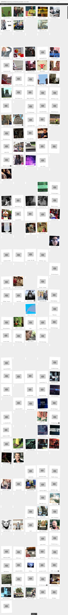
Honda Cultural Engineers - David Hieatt (21, 342)
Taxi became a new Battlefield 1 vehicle (21, 31)
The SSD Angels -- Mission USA (20, 165)
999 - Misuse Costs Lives (43, 409)
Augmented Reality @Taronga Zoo (8, 369)
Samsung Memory (18, 219)
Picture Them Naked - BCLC (7, 17)
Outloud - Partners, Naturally (32, 314)
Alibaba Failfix (6, 152)
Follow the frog (30, 477)
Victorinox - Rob (41, 422)
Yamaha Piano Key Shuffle (55, 84)
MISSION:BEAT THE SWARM (32, 125)
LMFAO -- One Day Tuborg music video (57, 571)
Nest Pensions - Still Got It (55, 98)
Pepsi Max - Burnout (54, 477)
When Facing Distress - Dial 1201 (20, 287)
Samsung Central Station (31, 490)
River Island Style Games (7, 220)
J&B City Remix (42, 557)
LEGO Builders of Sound (55, 220)
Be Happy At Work (30, 395)
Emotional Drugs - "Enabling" (44, 382)
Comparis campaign (18, 530)
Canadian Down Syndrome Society (20, 18)
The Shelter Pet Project (55, 368)
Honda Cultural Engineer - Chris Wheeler (57, 328)
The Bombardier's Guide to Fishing (56, 530)
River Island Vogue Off (54, 274)
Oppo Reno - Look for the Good (32, 17)
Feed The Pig (19, 301)
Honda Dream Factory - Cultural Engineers (46, 476)
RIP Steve (30, 571)
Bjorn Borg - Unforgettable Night (44, 125)
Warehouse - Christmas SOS (7, 166)
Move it (31, 531)
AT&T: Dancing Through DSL (55, 585)
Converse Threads (6, 341)
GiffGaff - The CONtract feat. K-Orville (21, 327)
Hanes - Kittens (42, 166)
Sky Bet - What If (42, 544)
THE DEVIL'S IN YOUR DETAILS (8, 260)
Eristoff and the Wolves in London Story (57, 436)
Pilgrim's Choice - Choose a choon (44, 30)
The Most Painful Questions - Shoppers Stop (10, 206)
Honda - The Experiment (55, 517)
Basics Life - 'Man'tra (54, 206)
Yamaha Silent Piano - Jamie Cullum (32, 138)
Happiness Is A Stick (6, 85)
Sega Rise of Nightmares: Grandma (45, 490)
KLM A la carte (18, 558)
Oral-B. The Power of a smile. (44, 99)
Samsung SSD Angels (43, 301)
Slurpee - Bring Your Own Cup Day (44, 531)
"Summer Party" (18, 449)
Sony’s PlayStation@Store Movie (32, 450)
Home (7, 4)
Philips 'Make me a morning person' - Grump (34, 517)
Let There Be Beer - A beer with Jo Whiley (58, 72)
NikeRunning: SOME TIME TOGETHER (9, 557)
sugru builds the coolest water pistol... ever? (21, 71)
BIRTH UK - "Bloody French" (43, 17)
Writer (31, 233)
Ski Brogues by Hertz (43, 139)
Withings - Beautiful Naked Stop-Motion (33, 98)
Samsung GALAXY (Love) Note (8, 328)
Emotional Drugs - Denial (7, 395)
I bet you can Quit (18, 490)
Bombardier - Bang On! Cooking (32, 598)
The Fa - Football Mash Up (55, 125)
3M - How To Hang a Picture (55, 409)
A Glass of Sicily (54, 504)
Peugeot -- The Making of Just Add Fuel (46, 328)
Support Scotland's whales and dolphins (45, 192)
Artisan (30, 328)
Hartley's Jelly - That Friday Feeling (21, 58)
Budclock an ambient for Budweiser (9, 179)
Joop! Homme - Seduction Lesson (56, 490)
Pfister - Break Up (31, 341)
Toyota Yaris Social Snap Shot (8, 450)
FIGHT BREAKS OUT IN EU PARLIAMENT (21, 125)
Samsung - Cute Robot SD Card (20, 84)
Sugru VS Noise (42, 71)
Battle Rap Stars (6, 571)
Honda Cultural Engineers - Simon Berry (45, 342)
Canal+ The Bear (42, 517)
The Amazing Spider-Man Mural (56, 193)
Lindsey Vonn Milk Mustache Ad (20, 571)
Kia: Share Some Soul (42, 585)
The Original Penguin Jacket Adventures (57, 423)
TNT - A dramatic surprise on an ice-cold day (22, 139)
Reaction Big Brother (54, 301)
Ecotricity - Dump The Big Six (8, 98)
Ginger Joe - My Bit (31, 558)
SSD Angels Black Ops (54, 246)
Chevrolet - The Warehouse (43, 287)
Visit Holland (54, 598)
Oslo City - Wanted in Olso (19, 463)
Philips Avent (54, 314)
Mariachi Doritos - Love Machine (20, 206)
